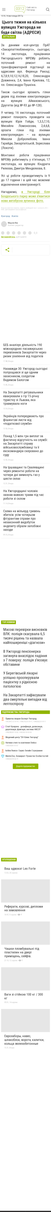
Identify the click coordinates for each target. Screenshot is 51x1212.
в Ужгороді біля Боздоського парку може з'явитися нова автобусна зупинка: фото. (25, 196)
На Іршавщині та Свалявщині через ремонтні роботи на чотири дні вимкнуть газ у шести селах (23, 473)
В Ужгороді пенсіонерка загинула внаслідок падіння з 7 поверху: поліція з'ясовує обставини (25, 658)
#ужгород (5, 216)
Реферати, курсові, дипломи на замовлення (23, 908)
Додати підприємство (25, 766)
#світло (15, 216)
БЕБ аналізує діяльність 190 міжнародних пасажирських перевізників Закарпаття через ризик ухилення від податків (24, 350)
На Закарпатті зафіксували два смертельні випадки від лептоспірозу (25, 699)
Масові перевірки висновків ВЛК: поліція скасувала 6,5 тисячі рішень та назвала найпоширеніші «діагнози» (25, 636)
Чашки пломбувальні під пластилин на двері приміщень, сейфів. (21, 952)
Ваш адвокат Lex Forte (20, 869)
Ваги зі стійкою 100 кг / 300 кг (23, 996)
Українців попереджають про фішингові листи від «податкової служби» (23, 419)
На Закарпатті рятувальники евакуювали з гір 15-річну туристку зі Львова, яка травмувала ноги (23, 397)
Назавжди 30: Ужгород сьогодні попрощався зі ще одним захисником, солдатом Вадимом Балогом (25, 374)
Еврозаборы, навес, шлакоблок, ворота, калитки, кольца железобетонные (24, 1039)
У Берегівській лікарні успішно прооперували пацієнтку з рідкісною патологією (21, 680)
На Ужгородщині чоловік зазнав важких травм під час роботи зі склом (23, 494)
